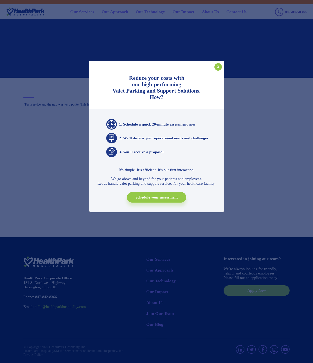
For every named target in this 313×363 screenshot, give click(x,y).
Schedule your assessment (156, 197)
